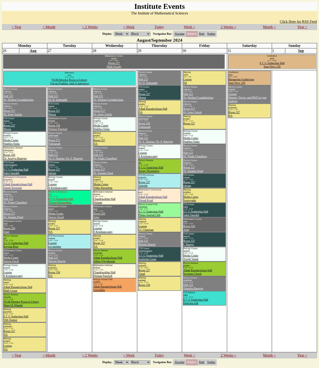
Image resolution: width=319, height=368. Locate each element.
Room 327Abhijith (144, 184)
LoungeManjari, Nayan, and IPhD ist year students (247, 98)
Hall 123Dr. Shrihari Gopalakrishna (198, 96)
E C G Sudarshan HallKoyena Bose (16, 244)
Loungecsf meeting (54, 244)
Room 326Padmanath (144, 125)
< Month (49, 27)
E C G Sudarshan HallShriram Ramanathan (60, 200)
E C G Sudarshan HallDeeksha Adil (195, 301)
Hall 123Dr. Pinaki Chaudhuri (195, 154)
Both (201, 33)
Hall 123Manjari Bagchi (147, 242)
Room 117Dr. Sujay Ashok (192, 110)
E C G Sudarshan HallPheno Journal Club (150, 213)
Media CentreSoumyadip (190, 198)
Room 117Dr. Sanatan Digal (193, 169)
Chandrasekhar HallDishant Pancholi (104, 274)
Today (159, 27)
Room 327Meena (144, 96)
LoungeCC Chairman (146, 228)
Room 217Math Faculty (114, 65)
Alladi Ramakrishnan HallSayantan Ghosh (197, 272)
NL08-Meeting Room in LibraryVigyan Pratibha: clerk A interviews (69, 81)
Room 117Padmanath (54, 142)
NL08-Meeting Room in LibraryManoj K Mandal (21, 303)
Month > (269, 27)
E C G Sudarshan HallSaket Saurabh (195, 213)
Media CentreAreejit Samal (190, 257)
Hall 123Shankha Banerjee (193, 286)
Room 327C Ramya (189, 242)
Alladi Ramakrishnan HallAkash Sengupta (18, 186)
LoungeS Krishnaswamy (148, 154)
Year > (302, 27)
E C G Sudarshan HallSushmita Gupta (150, 257)
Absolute (179, 33)
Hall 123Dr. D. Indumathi (147, 81)
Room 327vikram (189, 184)
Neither (211, 33)
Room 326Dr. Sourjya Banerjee (15, 156)
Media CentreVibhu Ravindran (102, 186)
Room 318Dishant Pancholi (57, 127)
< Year (16, 27)
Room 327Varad (144, 272)
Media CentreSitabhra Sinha (191, 140)
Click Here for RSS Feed (298, 22)
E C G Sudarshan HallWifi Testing (16, 318)
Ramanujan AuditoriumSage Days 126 (241, 81)
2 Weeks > (228, 27)
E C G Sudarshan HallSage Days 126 (272, 65)
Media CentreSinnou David (11, 259)
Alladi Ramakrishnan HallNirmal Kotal (152, 198)
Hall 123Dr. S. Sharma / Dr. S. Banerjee (155, 140)
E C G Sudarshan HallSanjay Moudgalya (150, 169)
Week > (189, 27)
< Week (129, 27)
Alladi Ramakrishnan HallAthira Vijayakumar (107, 259)
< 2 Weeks (90, 27)
